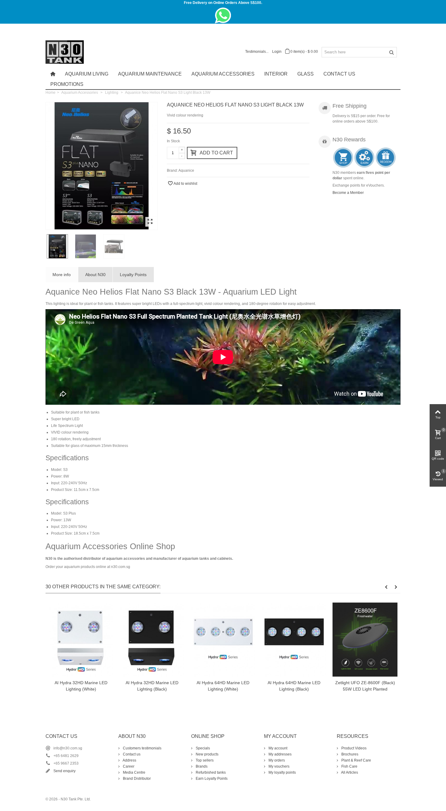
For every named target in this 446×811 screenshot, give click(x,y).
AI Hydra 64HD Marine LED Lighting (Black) (294, 685)
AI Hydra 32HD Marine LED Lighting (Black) (152, 685)
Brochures (349, 754)
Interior (276, 73)
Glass (305, 73)
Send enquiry (64, 771)
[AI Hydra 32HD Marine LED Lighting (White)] (81, 640)
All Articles (349, 772)
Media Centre (133, 772)
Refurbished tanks (210, 772)
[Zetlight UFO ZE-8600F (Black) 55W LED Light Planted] (365, 640)
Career (128, 766)
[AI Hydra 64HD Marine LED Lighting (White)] (223, 640)
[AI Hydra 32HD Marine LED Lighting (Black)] (152, 640)
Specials (202, 748)
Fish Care (348, 766)
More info (61, 274)
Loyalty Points (133, 274)
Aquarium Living (86, 73)
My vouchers (278, 766)
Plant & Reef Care (355, 760)
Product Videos (353, 748)
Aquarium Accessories (223, 73)
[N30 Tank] (65, 51)
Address (129, 760)
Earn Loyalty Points (211, 778)
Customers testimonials (141, 748)
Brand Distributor (136, 778)
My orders (276, 760)
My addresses (280, 754)
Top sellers (204, 760)
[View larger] (149, 222)
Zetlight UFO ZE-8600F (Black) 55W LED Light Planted (365, 685)
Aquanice (186, 170)
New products (206, 754)
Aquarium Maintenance (150, 73)
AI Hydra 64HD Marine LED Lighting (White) (223, 685)
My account (277, 748)
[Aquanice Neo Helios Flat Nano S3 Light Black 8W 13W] (101, 166)
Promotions (66, 84)
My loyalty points (282, 772)
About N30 (95, 274)
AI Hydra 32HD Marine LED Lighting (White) (81, 685)
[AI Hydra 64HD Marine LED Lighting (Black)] (294, 640)
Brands (201, 766)
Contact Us (339, 73)
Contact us (131, 754)
